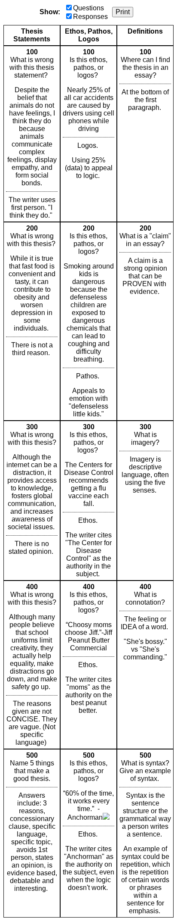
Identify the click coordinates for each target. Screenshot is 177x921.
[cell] (31, 134)
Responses (90, 16)
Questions (88, 8)
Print (123, 12)
